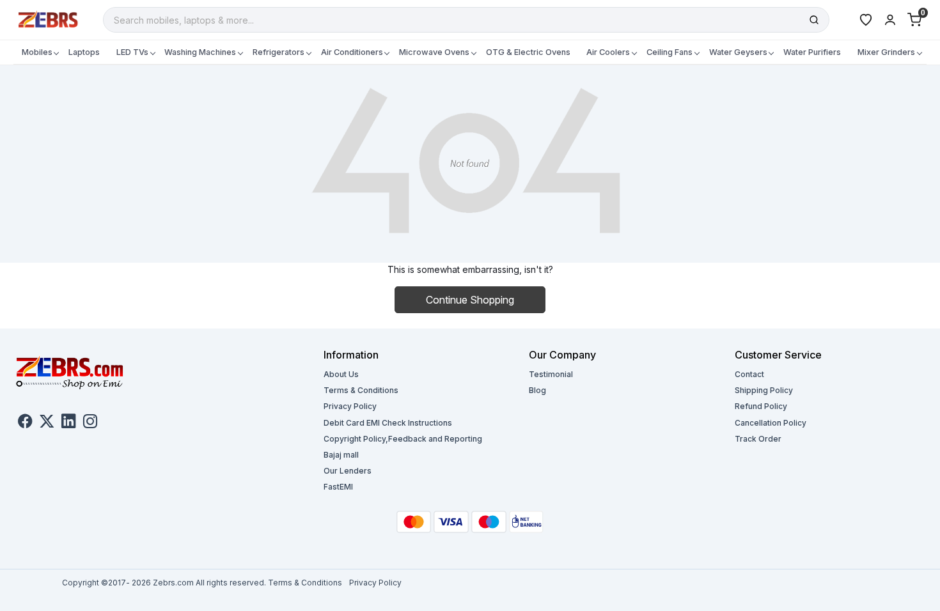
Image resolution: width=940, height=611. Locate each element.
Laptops (84, 52)
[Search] (814, 20)
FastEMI (338, 486)
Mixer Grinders (886, 52)
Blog (537, 390)
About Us (341, 374)
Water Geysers (738, 52)
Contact (749, 374)
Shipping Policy (764, 390)
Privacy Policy (350, 406)
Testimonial (551, 374)
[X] (46, 423)
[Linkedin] (68, 423)
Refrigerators (278, 52)
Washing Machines (200, 52)
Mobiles (37, 52)
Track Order (758, 439)
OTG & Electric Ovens (528, 52)
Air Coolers (608, 52)
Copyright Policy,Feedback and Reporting (403, 439)
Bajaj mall (341, 455)
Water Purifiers (812, 52)
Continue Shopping (470, 299)
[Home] (48, 18)
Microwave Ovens (434, 52)
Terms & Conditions (361, 390)
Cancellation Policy (770, 423)
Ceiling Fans (669, 52)
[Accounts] (890, 20)
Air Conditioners (352, 52)
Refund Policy (761, 406)
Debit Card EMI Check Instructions (388, 423)
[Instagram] (90, 423)
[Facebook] (25, 423)
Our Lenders (348, 471)
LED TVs (132, 52)
